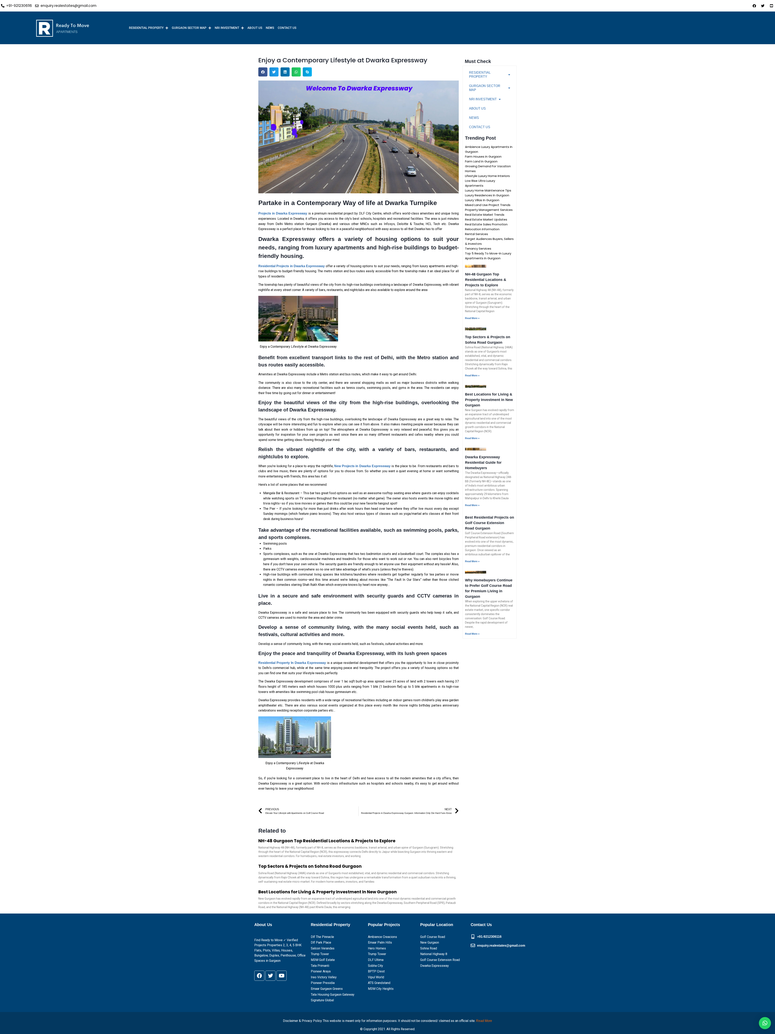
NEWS (270, 28)
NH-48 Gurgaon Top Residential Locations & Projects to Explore (326, 841)
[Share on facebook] (262, 71)
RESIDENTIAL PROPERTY (146, 28)
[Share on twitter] (274, 71)
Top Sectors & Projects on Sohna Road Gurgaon (310, 866)
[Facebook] (259, 976)
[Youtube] (281, 976)
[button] (765, 1023)
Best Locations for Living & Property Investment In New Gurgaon (327, 892)
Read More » (472, 318)
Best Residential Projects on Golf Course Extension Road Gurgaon (489, 522)
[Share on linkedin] (285, 71)
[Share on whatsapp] (296, 71)
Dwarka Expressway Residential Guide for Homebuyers (483, 462)
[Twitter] (270, 976)
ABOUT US (254, 28)
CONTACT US (287, 28)
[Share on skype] (307, 71)
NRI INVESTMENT (227, 28)
